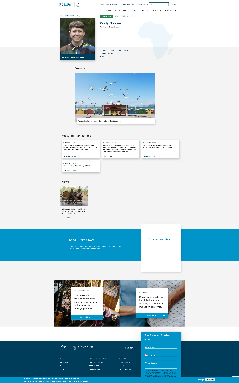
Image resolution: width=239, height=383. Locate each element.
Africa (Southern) (108, 50)
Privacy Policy (82, 381)
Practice (145, 10)
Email (147, 339)
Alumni (121, 366)
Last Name (150, 355)
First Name (150, 347)
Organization (151, 363)
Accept (201, 379)
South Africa (123, 50)
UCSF (109, 56)
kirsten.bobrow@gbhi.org (74, 57)
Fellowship (134, 10)
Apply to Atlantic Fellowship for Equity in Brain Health (118, 4)
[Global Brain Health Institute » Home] (69, 6)
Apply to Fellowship (96, 362)
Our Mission (64, 362)
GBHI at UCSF (94, 366)
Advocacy (157, 10)
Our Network (120, 10)
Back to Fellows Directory (70, 16)
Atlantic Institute (125, 370)
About (108, 10)
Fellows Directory (142, 4)
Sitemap (63, 370)
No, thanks (210, 379)
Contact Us (64, 366)
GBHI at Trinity (94, 370)
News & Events (171, 10)
